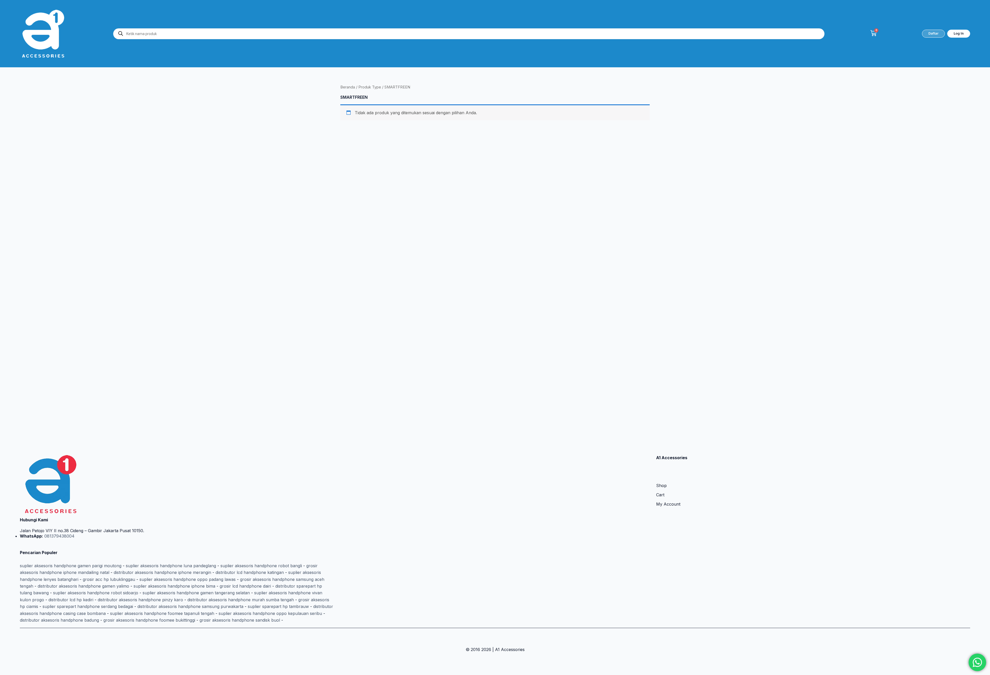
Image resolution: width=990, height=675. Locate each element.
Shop (661, 485)
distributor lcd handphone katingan (250, 572)
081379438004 (59, 536)
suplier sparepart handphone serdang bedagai (88, 606)
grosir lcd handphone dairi (245, 586)
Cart (660, 494)
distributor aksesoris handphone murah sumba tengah (240, 599)
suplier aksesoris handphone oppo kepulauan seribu (270, 613)
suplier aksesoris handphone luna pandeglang (171, 565)
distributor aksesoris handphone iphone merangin (162, 572)
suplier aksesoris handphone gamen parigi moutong (70, 565)
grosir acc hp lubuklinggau (109, 579)
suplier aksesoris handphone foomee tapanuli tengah (162, 613)
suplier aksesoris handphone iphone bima (174, 586)
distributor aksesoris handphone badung (59, 620)
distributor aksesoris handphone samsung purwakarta (190, 606)
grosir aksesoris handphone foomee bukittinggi (149, 620)
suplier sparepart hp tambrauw (278, 606)
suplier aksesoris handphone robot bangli (261, 565)
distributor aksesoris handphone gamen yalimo (83, 586)
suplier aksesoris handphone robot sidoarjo (95, 592)
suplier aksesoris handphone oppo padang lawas (187, 579)
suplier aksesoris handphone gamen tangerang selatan (196, 592)
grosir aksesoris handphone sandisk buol (240, 620)
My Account (668, 504)
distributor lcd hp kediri (70, 599)
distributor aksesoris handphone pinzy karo (140, 599)
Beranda (347, 87)
